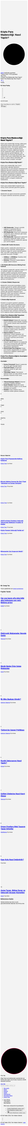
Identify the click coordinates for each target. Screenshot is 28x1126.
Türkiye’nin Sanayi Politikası (12, 730)
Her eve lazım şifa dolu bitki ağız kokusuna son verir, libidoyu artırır (12, 600)
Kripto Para (4, 463)
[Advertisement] (14, 15)
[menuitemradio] (16, 1108)
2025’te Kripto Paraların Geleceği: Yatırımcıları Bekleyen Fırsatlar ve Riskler (12, 522)
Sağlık (2, 606)
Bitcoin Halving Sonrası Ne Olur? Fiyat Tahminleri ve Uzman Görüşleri (13, 482)
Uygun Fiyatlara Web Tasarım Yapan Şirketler (13, 828)
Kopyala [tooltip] (18, 104)
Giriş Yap (3, 1084)
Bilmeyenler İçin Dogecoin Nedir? (12, 551)
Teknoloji (3, 639)
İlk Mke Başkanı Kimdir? (11, 699)
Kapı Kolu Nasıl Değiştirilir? (12, 860)
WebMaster (4, 832)
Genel (2, 672)
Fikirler (2, 766)
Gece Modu (7, 1100)
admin (2, 73)
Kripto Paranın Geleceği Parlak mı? (12, 530)
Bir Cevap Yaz (5, 585)
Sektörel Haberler (5, 702)
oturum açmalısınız (18, 588)
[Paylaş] (4, 98)
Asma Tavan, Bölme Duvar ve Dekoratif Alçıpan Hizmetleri (13, 891)
